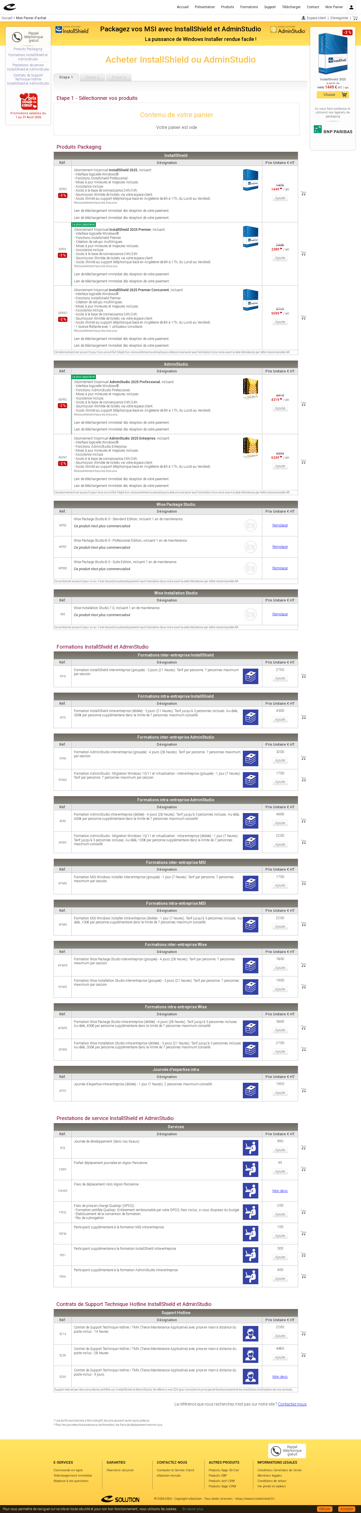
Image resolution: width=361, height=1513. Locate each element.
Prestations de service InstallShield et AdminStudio (28, 67)
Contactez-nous (292, 1404)
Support (270, 7)
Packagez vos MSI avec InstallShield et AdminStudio (180, 29)
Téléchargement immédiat (73, 1475)
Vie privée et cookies (271, 1486)
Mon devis (280, 1191)
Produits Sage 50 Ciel (224, 1470)
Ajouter (280, 198)
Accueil (183, 7)
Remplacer (280, 525)
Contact (313, 7)
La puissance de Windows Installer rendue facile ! (200, 39)
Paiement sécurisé (120, 1470)
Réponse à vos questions (71, 1481)
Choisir (329, 95)
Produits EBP (218, 1475)
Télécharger (291, 7)
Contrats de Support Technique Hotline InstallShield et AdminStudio (28, 79)
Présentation (205, 7)
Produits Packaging (28, 49)
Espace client (316, 18)
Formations (249, 7)
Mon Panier (334, 7)
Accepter (346, 1509)
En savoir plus (192, 1509)
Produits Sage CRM (222, 1486)
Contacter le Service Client (175, 1470)
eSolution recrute (169, 1475)
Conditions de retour (271, 1481)
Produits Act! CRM (222, 1481)
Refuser (324, 1509)
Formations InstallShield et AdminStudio (28, 57)
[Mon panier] (355, 18)
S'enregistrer (339, 18)
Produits (227, 7)
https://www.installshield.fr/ (255, 1499)
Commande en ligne (68, 1470)
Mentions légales (269, 1475)
